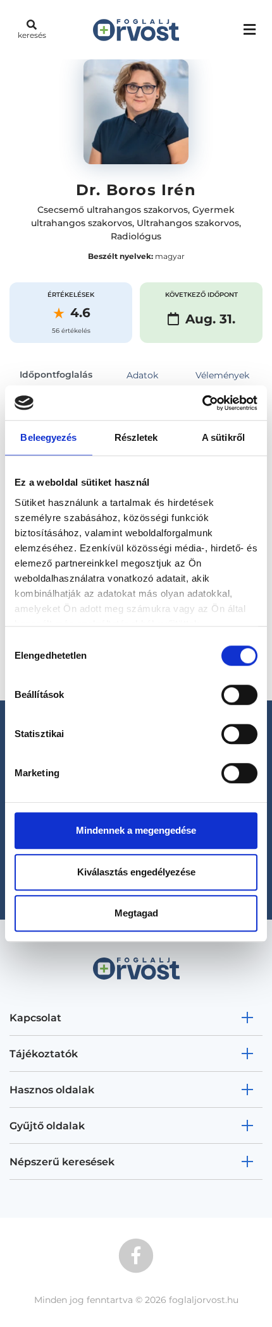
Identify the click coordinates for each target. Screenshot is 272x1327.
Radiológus (136, 236)
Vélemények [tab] (222, 375)
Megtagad (136, 913)
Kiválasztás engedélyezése (136, 872)
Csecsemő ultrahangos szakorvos (112, 209)
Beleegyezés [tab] (48, 437)
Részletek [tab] (136, 437)
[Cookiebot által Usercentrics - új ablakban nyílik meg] (202, 403)
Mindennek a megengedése (136, 830)
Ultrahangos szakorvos (188, 223)
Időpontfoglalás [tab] (56, 374)
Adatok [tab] (142, 375)
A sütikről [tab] (223, 437)
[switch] (239, 695)
